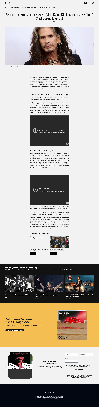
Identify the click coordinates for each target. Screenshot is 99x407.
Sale (63, 3)
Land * (66, 358)
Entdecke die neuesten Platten (15, 330)
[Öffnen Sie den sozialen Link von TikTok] (53, 392)
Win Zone (58, 3)
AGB (45, 401)
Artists (37, 3)
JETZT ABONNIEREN (78, 369)
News (12, 7)
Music (41, 3)
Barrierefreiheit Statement (66, 401)
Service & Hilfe (26, 401)
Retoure (41, 401)
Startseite (7, 7)
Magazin (51, 3)
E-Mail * (67, 352)
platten (68, 298)
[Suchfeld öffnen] (85, 3)
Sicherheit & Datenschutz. (80, 377)
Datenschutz (50, 401)
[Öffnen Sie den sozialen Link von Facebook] (45, 392)
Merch (46, 3)
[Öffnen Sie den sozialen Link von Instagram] (48, 392)
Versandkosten (13, 401)
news (6, 297)
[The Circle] (8, 3)
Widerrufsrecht (35, 401)
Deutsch (91, 401)
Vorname (81, 352)
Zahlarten (19, 401)
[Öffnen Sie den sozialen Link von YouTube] (51, 392)
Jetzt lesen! (33, 253)
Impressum (56, 401)
